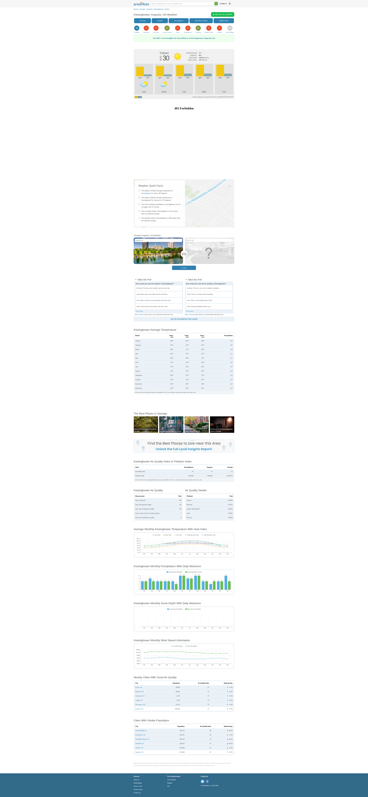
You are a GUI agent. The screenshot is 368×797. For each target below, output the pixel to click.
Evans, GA (138, 687)
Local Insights (171, 780)
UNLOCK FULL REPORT (223, 14)
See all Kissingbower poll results (184, 319)
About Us (137, 780)
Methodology (138, 783)
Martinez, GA (139, 691)
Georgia (142, 9)
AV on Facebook (207, 781)
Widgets (169, 783)
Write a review (139, 314)
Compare (184, 268)
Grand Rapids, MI (140, 730)
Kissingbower (158, 9)
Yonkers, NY (139, 748)
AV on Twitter (202, 781)
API (168, 786)
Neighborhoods (224, 20)
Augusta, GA (139, 709)
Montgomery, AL (140, 735)
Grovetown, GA (140, 704)
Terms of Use (138, 786)
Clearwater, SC (140, 696)
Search (136, 9)
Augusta (149, 9)
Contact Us (137, 793)
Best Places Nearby (201, 20)
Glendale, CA (139, 743)
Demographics (178, 20)
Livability (222, 3)
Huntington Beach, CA (142, 739)
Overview (143, 20)
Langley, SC (139, 700)
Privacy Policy (138, 789)
